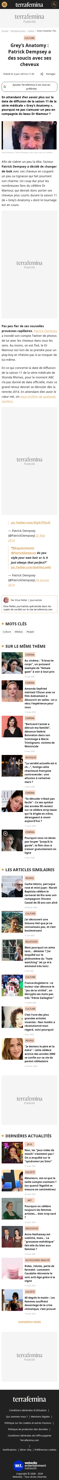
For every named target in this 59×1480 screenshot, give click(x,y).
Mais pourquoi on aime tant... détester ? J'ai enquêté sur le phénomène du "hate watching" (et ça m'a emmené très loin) (40, 957)
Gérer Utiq (25, 1449)
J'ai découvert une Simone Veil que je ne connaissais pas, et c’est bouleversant (40, 925)
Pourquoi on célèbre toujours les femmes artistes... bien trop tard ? (40, 1211)
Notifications (10, 1449)
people (30, 631)
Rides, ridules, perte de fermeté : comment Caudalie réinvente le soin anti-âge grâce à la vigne (40, 1273)
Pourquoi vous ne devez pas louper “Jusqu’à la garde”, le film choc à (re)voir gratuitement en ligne (40, 845)
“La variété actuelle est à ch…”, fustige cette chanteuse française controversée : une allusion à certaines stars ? (41, 772)
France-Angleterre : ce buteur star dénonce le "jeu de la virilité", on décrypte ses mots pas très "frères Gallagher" (39, 990)
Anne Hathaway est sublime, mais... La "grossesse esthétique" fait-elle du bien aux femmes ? (40, 1241)
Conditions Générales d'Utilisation (28, 1410)
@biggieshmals (22, 548)
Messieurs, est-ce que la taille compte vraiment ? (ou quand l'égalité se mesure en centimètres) (41, 1183)
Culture (31, 30)
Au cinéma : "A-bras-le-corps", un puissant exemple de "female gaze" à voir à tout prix (39, 666)
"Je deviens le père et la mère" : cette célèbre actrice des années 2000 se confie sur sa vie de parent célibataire (40, 1054)
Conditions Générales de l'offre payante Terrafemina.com (29, 1438)
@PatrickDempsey (23, 553)
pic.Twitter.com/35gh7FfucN (30, 523)
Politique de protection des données (28, 1429)
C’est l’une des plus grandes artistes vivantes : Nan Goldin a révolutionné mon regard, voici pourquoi (40, 1022)
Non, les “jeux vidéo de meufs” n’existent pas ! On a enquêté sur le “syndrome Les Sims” (39, 1155)
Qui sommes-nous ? (17, 1416)
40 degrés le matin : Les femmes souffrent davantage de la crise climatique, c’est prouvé (40, 1303)
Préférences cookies (45, 1449)
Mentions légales (40, 1416)
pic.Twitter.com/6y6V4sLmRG (31, 567)
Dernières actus (18, 30)
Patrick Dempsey (45, 331)
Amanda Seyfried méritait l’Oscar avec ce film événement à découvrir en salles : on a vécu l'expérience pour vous (41, 698)
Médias (19, 631)
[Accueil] (29, 4)
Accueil (5, 30)
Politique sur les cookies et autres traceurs (28, 1422)
